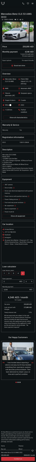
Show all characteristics (18, 117)
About (20, 449)
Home (3, 446)
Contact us (18, 459)
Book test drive (19, 65)
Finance (21, 446)
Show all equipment (18, 216)
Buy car (3, 449)
